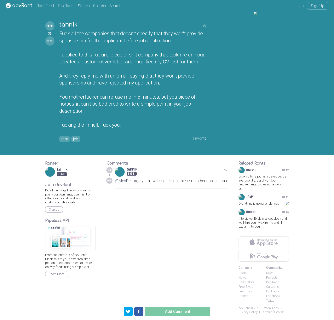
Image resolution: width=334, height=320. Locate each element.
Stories (84, 5)
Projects (272, 277)
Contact (244, 296)
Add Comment (177, 311)
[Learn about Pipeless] (70, 238)
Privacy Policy (248, 312)
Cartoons (272, 286)
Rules (270, 273)
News (242, 277)
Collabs (99, 5)
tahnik (68, 25)
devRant (244, 308)
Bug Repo (272, 282)
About (243, 273)
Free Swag (246, 286)
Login (299, 5)
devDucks (245, 291)
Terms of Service (273, 312)
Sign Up (317, 5)
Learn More (56, 274)
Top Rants (65, 5)
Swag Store (247, 282)
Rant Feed (45, 5)
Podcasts (272, 291)
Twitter (270, 300)
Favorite (200, 138)
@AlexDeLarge (128, 180)
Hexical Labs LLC (273, 308)
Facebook (273, 296)
